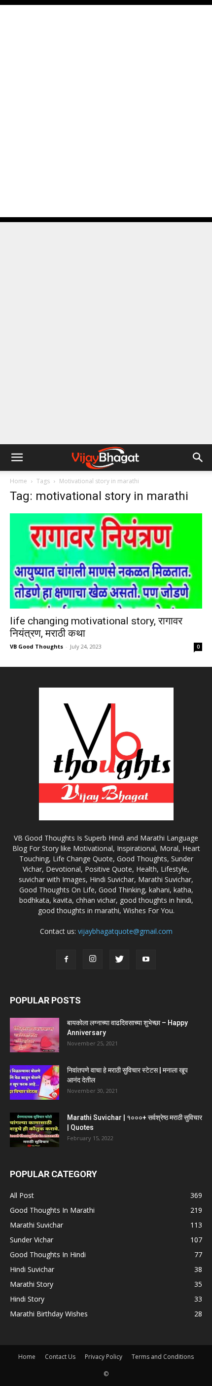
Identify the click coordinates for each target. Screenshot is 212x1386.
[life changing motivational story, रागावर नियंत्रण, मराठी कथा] (106, 561)
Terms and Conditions (163, 1356)
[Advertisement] (106, 111)
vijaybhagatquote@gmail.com (125, 931)
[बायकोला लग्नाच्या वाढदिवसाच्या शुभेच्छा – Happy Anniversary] (34, 1035)
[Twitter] (119, 959)
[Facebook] (66, 959)
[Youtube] (146, 959)
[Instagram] (93, 959)
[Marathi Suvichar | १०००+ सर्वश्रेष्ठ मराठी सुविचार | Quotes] (34, 1130)
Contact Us (60, 1356)
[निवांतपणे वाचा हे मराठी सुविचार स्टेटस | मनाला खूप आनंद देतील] (34, 1082)
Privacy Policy (103, 1356)
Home (18, 481)
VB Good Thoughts (36, 646)
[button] (17, 457)
